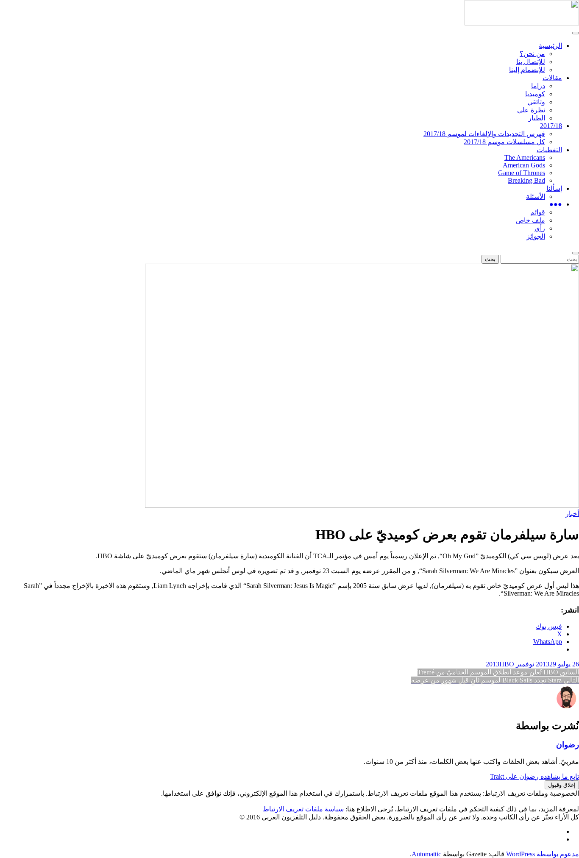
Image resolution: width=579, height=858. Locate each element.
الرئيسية (550, 45)
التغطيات (549, 149)
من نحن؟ (532, 53)
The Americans (524, 157)
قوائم (537, 212)
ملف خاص (530, 220)
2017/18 (551, 125)
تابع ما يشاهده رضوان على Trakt (534, 776)
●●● (555, 204)
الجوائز (535, 236)
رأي (539, 228)
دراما (538, 85)
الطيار (536, 118)
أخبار (572, 513)
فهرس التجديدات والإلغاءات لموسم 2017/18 (484, 133)
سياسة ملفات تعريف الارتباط (303, 809)
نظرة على (531, 110)
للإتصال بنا (530, 61)
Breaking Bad (526, 180)
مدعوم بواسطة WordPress (542, 854)
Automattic (426, 854)
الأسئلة (535, 196)
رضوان (567, 744)
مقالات (552, 77)
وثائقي (536, 102)
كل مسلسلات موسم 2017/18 (504, 141)
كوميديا (535, 94)
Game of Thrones (521, 172)
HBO (506, 664)
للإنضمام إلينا (527, 69)
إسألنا (554, 188)
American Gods (524, 165)
